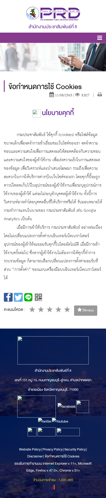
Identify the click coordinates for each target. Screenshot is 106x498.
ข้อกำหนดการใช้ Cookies (62, 456)
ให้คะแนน (88, 310)
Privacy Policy (52, 449)
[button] (99, 39)
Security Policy (75, 449)
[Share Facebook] (8, 297)
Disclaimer (35, 456)
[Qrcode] (38, 297)
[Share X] (18, 297)
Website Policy (30, 449)
